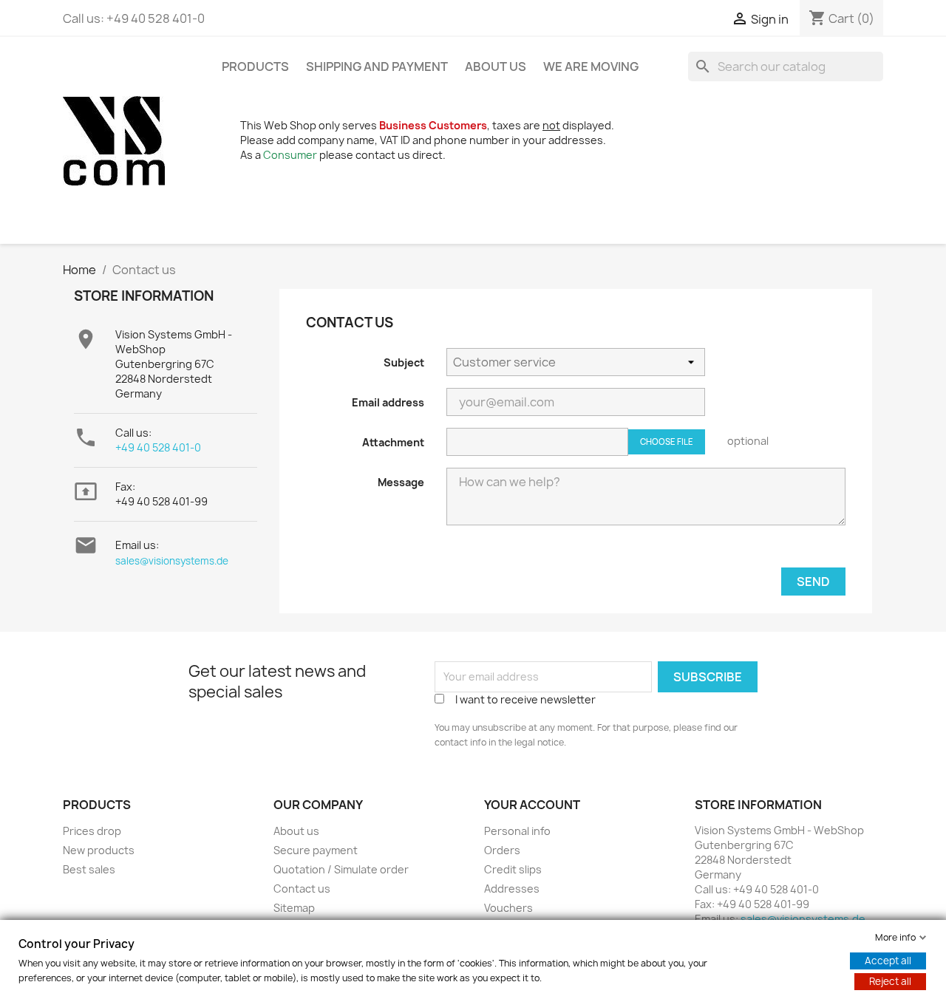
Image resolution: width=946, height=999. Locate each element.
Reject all (890, 981)
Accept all (888, 960)
